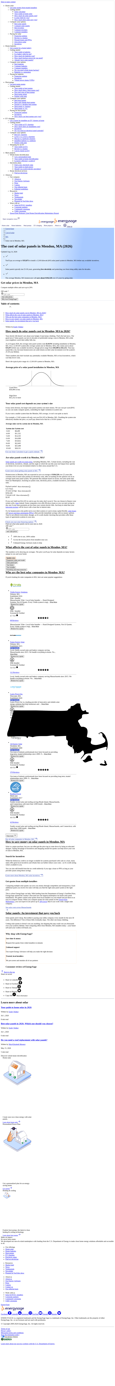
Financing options (20, 36)
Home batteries (16, 225)
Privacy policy (6, 1331)
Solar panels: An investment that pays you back (22, 321)
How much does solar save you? (25, 20)
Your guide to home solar (23, 14)
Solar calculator (19, 12)
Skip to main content (8, 2)
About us (58, 225)
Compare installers (21, 32)
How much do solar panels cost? (25, 16)
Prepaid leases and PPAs (23, 40)
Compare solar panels (22, 26)
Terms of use (5, 1329)
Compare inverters (20, 30)
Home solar (5, 225)
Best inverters (19, 28)
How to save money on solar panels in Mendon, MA (24, 319)
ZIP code (5, 291)
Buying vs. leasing (21, 38)
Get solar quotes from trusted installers (23, 8)
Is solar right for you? (22, 18)
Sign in (69, 226)
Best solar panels (20, 24)
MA (6, 237)
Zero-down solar (20, 42)
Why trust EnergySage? (9, 299)
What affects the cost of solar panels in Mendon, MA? (24, 315)
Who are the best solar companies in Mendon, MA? (23, 317)
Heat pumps (27, 225)
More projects (48, 225)
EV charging (38, 225)
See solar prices (7, 297)
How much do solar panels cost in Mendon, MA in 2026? (25, 313)
